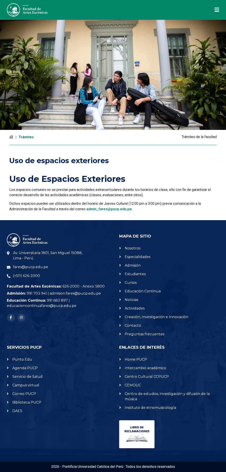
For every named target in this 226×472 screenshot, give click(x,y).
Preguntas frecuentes (144, 334)
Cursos (131, 282)
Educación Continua (143, 291)
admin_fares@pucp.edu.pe (109, 209)
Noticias (131, 300)
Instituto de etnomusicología (150, 408)
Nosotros (132, 248)
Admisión (133, 265)
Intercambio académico (145, 368)
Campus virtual (25, 385)
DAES (17, 411)
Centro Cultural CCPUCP (147, 376)
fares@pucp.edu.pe (30, 267)
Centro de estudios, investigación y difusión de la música (167, 396)
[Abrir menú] (214, 10)
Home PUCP (136, 359)
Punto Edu (22, 359)
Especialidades (137, 257)
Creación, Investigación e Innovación (156, 317)
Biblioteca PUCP (26, 402)
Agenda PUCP (25, 368)
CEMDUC (133, 385)
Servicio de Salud (27, 376)
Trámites (26, 137)
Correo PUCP (24, 394)
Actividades (135, 308)
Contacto (133, 325)
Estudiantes (135, 274)
